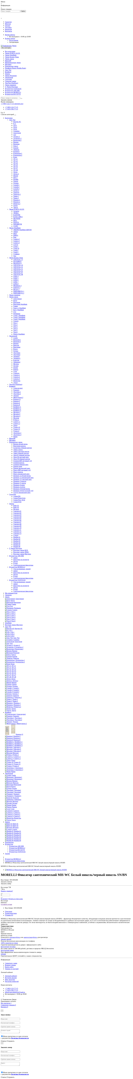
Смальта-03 (17, 515)
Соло (15, 371)
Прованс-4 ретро (19, 487)
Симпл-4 (16, 243)
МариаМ (8, 61)
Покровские (9, 842)
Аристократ (17, 299)
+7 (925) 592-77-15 (11, 109)
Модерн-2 (16, 414)
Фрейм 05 (16, 545)
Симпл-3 (16, 241)
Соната (15, 321)
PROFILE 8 (17, 263)
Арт (14, 135)
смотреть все (18, 104)
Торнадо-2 (17, 194)
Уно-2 (15, 325)
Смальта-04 (17, 517)
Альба (15, 338)
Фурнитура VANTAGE (13, 89)
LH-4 (15, 127)
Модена (16, 364)
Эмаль (7, 597)
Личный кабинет (11, 976)
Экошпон (8, 595)
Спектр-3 (16, 379)
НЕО (15, 220)
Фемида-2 (16, 204)
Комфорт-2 (17, 409)
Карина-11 (17, 399)
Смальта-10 (17, 528)
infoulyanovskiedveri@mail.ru (15, 992)
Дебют (15, 232)
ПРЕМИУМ (17, 224)
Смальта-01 (17, 511)
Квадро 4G (17, 122)
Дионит (16, 395)
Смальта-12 (17, 532)
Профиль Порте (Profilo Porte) (15, 68)
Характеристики (11, 913)
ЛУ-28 (15, 170)
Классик (16, 360)
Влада (15, 349)
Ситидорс (8, 79)
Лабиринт (16, 362)
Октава (15, 366)
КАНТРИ (16, 215)
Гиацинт (16, 390)
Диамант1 (16, 358)
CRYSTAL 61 (18, 271)
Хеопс (15, 205)
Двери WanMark (10, 55)
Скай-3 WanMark (19, 319)
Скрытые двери (10, 81)
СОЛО (15, 226)
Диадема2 (16, 354)
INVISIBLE (17, 261)
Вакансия (8, 29)
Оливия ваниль (18, 463)
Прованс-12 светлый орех (22, 479)
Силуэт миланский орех (21, 492)
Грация (15, 148)
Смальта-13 (17, 533)
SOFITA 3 (16, 287)
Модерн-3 (16, 416)
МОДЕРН (16, 218)
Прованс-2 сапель (19, 483)
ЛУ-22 (15, 163)
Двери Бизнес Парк (12, 57)
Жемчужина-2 (18, 397)
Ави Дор (8, 70)
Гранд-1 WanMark (19, 308)
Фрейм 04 (16, 543)
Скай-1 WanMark (19, 315)
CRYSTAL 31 (18, 267)
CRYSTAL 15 (18, 259)
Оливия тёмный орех (20, 464)
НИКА (15, 235)
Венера (15, 142)
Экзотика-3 (17, 435)
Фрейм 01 (16, 537)
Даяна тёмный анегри (21, 453)
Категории (9, 118)
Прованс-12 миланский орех (23, 477)
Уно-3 (15, 327)
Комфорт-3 (17, 410)
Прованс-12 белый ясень (22, 476)
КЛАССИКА (18, 217)
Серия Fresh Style (19, 498)
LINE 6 (15, 280)
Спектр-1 (16, 375)
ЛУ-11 (15, 159)
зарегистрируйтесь (30, 937)
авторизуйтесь (15, 937)
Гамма (15, 306)
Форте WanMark (19, 334)
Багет (15, 300)
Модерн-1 (16, 412)
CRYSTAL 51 (18, 269)
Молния (16, 418)
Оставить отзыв (6, 904)
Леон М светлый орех (21, 457)
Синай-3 (16, 189)
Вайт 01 (16, 505)
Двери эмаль (9, 59)
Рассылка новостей (12, 981)
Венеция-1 (17, 340)
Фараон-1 (16, 200)
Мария (15, 176)
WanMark (8, 623)
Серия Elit (16, 496)
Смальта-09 (17, 526)
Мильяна (8, 64)
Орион (15, 181)
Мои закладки (10, 979)
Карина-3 (16, 401)
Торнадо (16, 192)
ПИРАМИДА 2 (18, 293)
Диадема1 (16, 353)
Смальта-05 (17, 518)
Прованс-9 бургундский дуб (23, 491)
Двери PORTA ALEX (12, 53)
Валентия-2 (17, 140)
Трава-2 (16, 198)
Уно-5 (15, 330)
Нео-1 (15, 177)
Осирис (16, 183)
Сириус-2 (16, 423)
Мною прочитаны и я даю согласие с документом (15, 1037)
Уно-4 (15, 328)
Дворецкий (9, 77)
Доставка (8, 27)
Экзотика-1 (17, 433)
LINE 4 (15, 276)
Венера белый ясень (20, 444)
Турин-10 (16, 427)
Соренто (16, 373)
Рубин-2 (16, 420)
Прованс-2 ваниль (19, 481)
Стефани (16, 254)
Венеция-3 (17, 341)
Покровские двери (11, 66)
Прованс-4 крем (19, 485)
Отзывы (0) (9, 915)
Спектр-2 (16, 377)
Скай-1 (15, 246)
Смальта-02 (17, 513)
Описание (8, 911)
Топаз (15, 425)
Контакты (8, 31)
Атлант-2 (16, 136)
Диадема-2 (17, 394)
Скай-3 (15, 252)
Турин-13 (16, 429)
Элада (15, 382)
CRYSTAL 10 (18, 265)
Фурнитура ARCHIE (12, 90)
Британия (16, 302)
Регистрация (13, 40)
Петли (15, 561)
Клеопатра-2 (17, 155)
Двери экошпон (10, 85)
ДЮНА (16, 213)
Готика (15, 351)
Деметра (16, 150)
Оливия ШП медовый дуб (22, 461)
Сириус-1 (16, 422)
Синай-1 (16, 185)
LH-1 (15, 125)
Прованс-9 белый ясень (21, 489)
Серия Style (17, 502)
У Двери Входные (11, 87)
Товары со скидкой (11, 969)
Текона (7, 74)
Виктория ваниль (19, 446)
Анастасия (17, 133)
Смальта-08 (17, 524)
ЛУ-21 (15, 161)
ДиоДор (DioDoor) (11, 83)
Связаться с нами (11, 963)
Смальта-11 (17, 530)
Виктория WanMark (20, 304)
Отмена (3, 1041)
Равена (15, 369)
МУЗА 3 (16, 289)
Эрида (15, 207)
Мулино (16, 509)
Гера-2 (15, 146)
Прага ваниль (18, 472)
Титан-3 (16, 191)
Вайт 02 (16, 507)
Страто (15, 535)
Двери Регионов (11, 76)
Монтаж (8, 24)
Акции (7, 853)
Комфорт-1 (17, 407)
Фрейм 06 (16, 546)
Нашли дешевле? (7, 891)
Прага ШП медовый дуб (22, 470)
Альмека (16, 131)
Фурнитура (9, 844)
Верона (15, 343)
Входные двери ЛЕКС (21, 552)
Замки (15, 558)
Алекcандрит (18, 388)
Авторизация (13, 42)
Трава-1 (16, 196)
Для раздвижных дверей (22, 569)
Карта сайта (9, 967)
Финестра (16, 381)
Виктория (16, 347)
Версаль (16, 345)
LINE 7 (15, 282)
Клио (15, 157)
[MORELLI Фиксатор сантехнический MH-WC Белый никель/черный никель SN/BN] (36, 870)
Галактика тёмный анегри (22, 448)
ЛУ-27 (15, 168)
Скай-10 (16, 248)
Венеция (16, 144)
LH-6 (15, 129)
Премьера (16, 313)
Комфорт (8, 72)
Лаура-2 (16, 174)
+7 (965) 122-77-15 (11, 107)
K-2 (14, 123)
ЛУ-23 (15, 164)
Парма (15, 368)
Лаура (15, 172)
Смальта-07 (17, 522)
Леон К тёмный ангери (21, 455)
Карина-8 (16, 405)
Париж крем (17, 466)
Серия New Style (19, 500)
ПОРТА (16, 222)
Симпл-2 (16, 239)
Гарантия (8, 22)
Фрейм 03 (16, 541)
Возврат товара (10, 965)
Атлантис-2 (17, 138)
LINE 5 (15, 278)
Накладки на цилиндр (21, 559)
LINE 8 (15, 284)
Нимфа (15, 179)
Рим (14, 237)
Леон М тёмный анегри (21, 459)
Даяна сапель (18, 450)
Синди (15, 245)
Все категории (10, 51)
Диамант (16, 356)
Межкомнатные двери (13, 62)
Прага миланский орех (21, 474)
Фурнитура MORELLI (13, 92)
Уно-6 (15, 332)
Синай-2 (16, 187)
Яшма (15, 436)
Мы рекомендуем (11, 593)
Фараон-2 (16, 202)
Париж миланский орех (21, 468)
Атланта (16, 211)
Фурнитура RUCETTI (13, 94)
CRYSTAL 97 (18, 273)
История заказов (11, 978)
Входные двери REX (20, 550)
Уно (14, 256)
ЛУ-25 (15, 166)
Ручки (15, 563)
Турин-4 (16, 431)
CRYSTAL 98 (18, 274)
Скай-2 (15, 250)
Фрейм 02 (16, 539)
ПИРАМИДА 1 (18, 291)
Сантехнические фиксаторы (23, 565)
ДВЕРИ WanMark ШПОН (22, 230)
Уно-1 (15, 323)
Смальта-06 (17, 520)
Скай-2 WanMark (19, 317)
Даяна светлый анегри (21, 451)
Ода (14, 312)
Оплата (7, 26)
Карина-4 (16, 403)
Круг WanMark (18, 310)
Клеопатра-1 (17, 153)
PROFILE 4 (17, 286)
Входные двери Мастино (22, 554)
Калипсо (16, 151)
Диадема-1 (17, 392)
